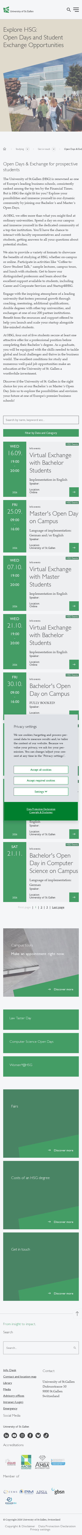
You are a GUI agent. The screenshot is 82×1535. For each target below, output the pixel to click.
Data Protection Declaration (41, 809)
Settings (40, 791)
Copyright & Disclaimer (41, 812)
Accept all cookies (40, 769)
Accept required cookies (41, 780)
